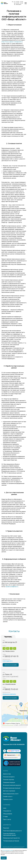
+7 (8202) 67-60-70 (10, 656)
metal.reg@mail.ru (7, 661)
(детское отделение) (10, 676)
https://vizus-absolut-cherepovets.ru (12, 42)
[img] (4, 750)
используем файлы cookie (7, 850)
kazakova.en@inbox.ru (12, 586)
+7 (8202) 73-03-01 (10, 689)
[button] (11, 665)
